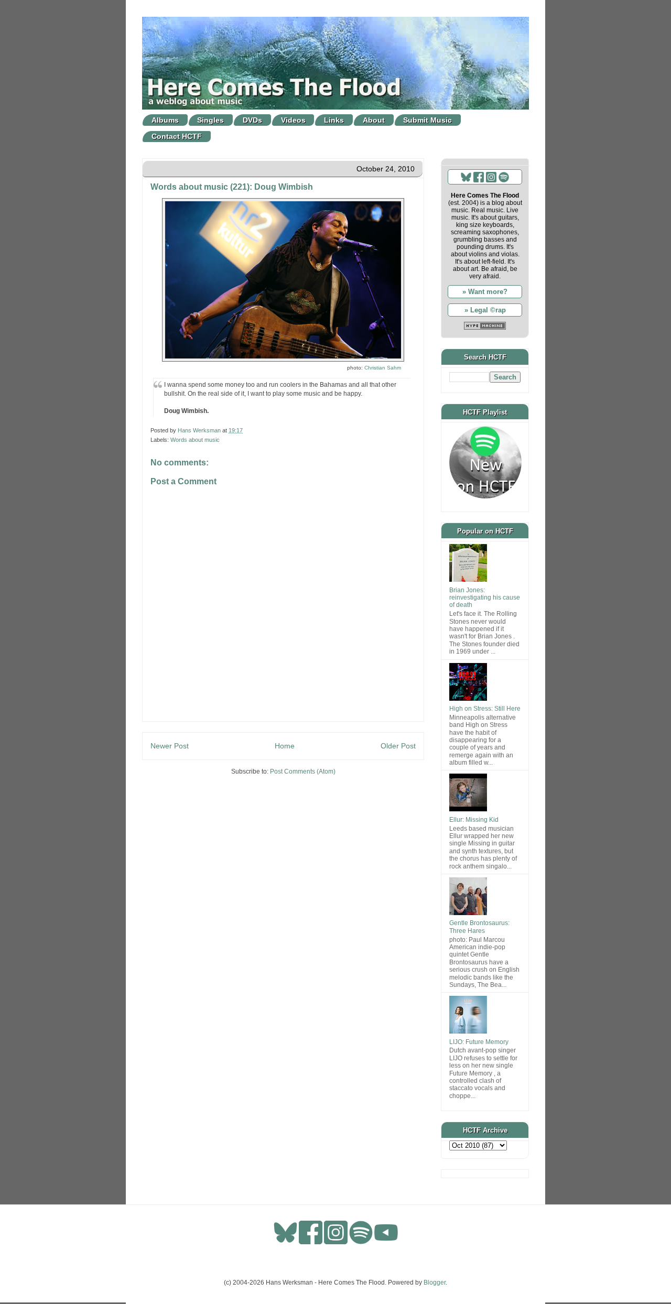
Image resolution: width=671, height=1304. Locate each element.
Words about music (195, 440)
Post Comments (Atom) (303, 771)
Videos (293, 120)
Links (334, 120)
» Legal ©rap (485, 310)
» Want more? (484, 292)
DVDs (252, 120)
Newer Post (169, 746)
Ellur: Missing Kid (474, 819)
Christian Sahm (382, 368)
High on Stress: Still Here (485, 708)
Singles (210, 120)
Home (285, 746)
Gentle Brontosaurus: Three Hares (479, 926)
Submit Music (427, 120)
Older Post (398, 746)
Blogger (435, 1282)
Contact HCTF (176, 136)
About (374, 120)
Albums (165, 120)
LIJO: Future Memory (478, 1042)
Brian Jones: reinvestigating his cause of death (484, 597)
